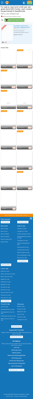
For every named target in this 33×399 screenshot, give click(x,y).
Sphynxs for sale (5, 289)
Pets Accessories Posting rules (16, 363)
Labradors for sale (22, 231)
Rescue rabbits (5, 233)
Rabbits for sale (21, 311)
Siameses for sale (6, 281)
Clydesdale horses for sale (8, 316)
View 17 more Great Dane (15, 20)
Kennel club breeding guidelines (16, 355)
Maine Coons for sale (6, 276)
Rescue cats (4, 231)
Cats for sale (4, 268)
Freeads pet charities (16, 336)
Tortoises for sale (22, 319)
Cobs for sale (4, 306)
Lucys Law (16, 347)
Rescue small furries (6, 239)
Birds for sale (21, 306)
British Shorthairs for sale (8, 274)
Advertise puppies (23, 222)
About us (25, 215)
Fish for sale (20, 314)
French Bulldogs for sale (24, 255)
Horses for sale (5, 304)
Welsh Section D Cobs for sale (8, 319)
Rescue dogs (4, 228)
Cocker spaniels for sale (23, 233)
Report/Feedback (16, 326)
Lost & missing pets (16, 366)
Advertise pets (5, 222)
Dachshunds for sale (23, 247)
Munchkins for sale (6, 297)
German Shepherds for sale (23, 244)
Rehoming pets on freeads (16, 370)
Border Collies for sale (23, 252)
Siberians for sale (5, 295)
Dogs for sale (21, 226)
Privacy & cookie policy (21, 396)
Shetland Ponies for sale (7, 309)
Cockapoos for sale (22, 240)
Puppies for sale (21, 228)
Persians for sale (5, 287)
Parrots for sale (21, 317)
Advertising (19, 215)
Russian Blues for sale (7, 292)
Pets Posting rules (16, 358)
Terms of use (9, 396)
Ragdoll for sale (5, 279)
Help (6, 215)
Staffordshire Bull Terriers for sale (24, 237)
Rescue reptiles (5, 236)
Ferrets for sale (21, 309)
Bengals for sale (5, 284)
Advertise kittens (6, 264)
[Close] (2, 20)
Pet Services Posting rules (16, 360)
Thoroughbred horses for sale (8, 313)
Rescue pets (4, 226)
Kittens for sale (5, 271)
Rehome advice (16, 352)
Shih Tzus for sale (22, 257)
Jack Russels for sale (23, 249)
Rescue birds (4, 241)
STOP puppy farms (16, 350)
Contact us (11, 215)
